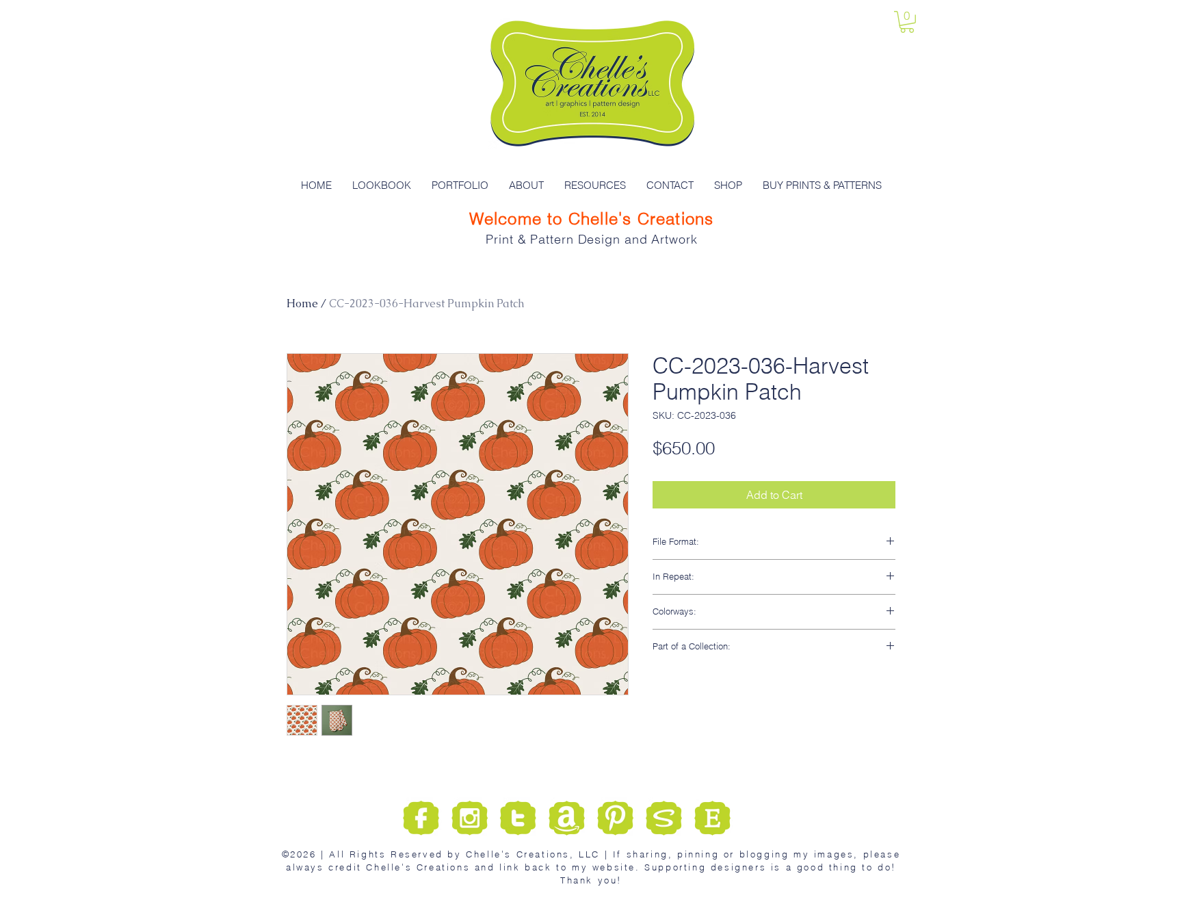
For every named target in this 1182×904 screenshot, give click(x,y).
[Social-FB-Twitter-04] (615, 818)
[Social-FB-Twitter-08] (712, 818)
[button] (907, 22)
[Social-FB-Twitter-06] (664, 818)
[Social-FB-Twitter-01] (421, 818)
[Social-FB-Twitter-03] (518, 818)
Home (302, 303)
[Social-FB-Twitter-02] (469, 818)
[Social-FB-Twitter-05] (567, 818)
